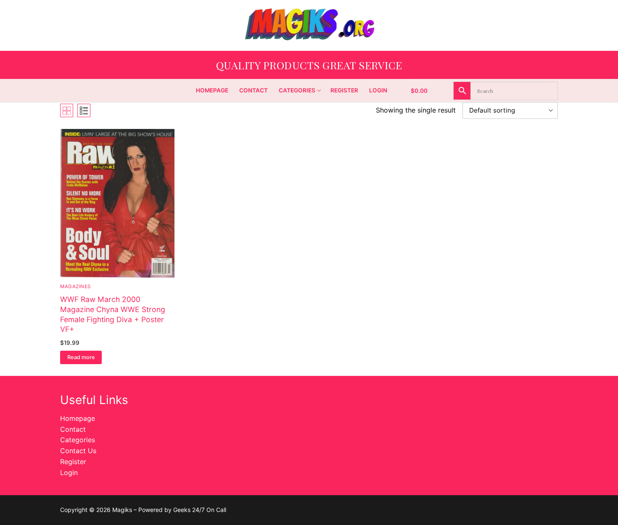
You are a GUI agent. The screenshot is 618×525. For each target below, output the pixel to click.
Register (73, 461)
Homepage (77, 418)
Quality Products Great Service (309, 65)
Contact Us (78, 450)
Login (69, 472)
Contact (73, 429)
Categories (77, 440)
